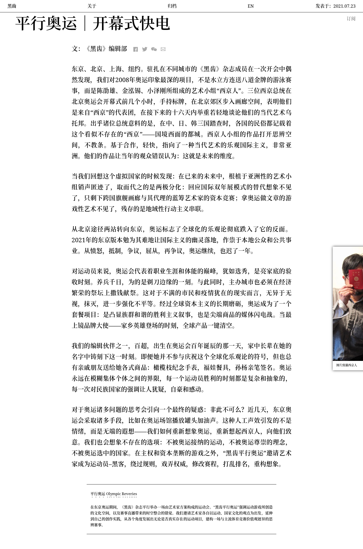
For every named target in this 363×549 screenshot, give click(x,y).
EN (251, 6)
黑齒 (11, 6)
